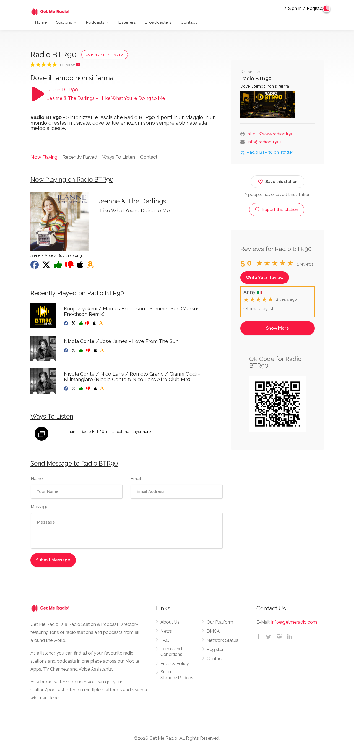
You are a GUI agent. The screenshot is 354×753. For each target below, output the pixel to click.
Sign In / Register (305, 8)
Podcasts (95, 22)
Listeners (127, 22)
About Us (169, 622)
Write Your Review (264, 277)
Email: (136, 478)
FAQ (165, 640)
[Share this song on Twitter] (46, 266)
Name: (37, 478)
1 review (67, 64)
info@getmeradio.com (294, 622)
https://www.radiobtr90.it (272, 133)
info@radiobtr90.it (265, 141)
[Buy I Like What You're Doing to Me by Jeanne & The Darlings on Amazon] (91, 266)
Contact (189, 22)
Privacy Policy (174, 663)
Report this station (279, 209)
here (147, 431)
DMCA (213, 631)
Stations (64, 22)
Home (41, 22)
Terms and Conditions (171, 651)
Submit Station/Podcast (177, 674)
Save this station (281, 181)
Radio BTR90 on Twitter (270, 152)
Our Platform (220, 622)
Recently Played (80, 157)
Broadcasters (158, 22)
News (166, 631)
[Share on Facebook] (35, 266)
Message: (40, 506)
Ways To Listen (118, 157)
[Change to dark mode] (326, 8)
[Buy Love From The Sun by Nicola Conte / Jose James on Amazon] (102, 350)
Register (215, 649)
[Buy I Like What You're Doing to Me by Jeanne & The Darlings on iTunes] (80, 266)
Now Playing (43, 157)
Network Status (222, 640)
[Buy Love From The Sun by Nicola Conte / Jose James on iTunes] (96, 350)
